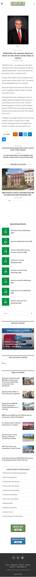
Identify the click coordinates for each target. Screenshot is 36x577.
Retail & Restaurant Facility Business (13, 516)
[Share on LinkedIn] (30, 134)
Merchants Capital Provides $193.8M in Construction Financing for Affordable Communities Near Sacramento (11, 382)
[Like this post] (16, 134)
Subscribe (21, 565)
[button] (3, 184)
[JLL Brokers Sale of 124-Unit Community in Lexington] (28, 426)
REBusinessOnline (8, 503)
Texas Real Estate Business (10, 494)
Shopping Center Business (10, 507)
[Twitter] (13, 557)
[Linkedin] (18, 557)
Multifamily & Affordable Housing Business (15, 473)
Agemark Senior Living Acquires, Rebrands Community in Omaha (9, 436)
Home (7, 565)
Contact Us (12, 567)
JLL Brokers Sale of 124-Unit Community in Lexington (11, 424)
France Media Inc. (22, 567)
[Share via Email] (4, 139)
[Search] (34, 4)
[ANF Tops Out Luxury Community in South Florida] (28, 449)
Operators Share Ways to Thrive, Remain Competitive (11, 392)
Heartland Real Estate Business (11, 481)
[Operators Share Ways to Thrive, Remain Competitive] (28, 395)
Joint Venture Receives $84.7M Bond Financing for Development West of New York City (17, 459)
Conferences (13, 565)
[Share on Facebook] (21, 134)
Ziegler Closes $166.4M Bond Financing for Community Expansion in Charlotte (10, 406)
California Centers (8, 512)
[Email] (22, 557)
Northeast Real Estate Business (11, 486)
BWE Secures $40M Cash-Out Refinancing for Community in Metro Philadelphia (17, 416)
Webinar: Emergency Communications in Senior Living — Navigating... (15, 344)
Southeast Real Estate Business (11, 490)
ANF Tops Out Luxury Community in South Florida (11, 447)
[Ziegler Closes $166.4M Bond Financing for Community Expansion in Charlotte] (28, 406)
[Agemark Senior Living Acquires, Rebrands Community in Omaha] (28, 438)
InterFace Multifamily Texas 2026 (21, 241)
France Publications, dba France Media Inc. (20, 570)
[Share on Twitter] (25, 134)
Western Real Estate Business (11, 499)
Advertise (27, 565)
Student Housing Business (10, 477)
